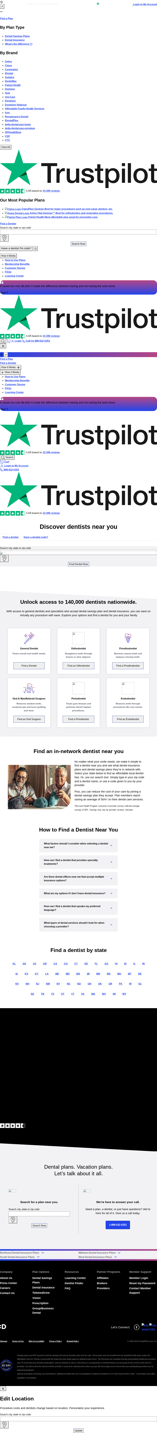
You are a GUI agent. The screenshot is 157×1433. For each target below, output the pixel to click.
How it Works (8, 255)
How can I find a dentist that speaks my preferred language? (72, 908)
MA (78, 974)
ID (125, 963)
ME (57, 974)
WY (124, 994)
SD (32, 994)
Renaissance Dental (16, 116)
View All (5, 147)
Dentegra (10, 101)
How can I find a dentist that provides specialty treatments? (71, 862)
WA (93, 994)
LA (47, 974)
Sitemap (3, 1341)
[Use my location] (4, 238)
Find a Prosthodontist (128, 665)
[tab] (10, 537)
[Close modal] (3, 1388)
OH (89, 984)
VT (72, 994)
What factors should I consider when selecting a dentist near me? (76, 845)
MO (119, 974)
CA (55, 963)
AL (14, 963)
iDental (9, 73)
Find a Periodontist (78, 719)
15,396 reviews (51, 191)
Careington (11, 69)
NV (17, 984)
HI (116, 963)
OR (110, 984)
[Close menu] (3, 345)
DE (86, 963)
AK (24, 963)
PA (120, 984)
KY (36, 974)
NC (69, 984)
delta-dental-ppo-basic (18, 124)
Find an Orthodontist (78, 665)
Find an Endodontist (128, 719)
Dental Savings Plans (17, 36)
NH (27, 984)
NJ (37, 984)
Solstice (9, 77)
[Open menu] (1, 11)
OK (100, 984)
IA (16, 974)
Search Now (78, 244)
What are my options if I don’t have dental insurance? (74, 893)
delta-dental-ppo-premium (20, 128)
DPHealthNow (13, 132)
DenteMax (11, 81)
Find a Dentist (8, 223)
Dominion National (16, 105)
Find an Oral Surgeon (29, 719)
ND (79, 984)
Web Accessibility (36, 1341)
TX (52, 994)
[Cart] (9, 341)
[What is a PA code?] (35, 248)
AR (45, 963)
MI (88, 974)
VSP (7, 136)
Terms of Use (18, 1341)
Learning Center (14, 276)
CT (76, 963)
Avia (7, 93)
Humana (10, 89)
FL (96, 963)
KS (26, 974)
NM (48, 984)
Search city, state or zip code (15, 227)
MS (109, 974)
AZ (34, 963)
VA (82, 994)
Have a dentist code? (36, 537)
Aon (7, 112)
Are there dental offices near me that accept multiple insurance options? (74, 878)
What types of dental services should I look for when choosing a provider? (74, 925)
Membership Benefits (17, 264)
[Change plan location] (2, 6)
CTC (7, 140)
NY (58, 984)
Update (78, 1430)
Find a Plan (6, 18)
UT (62, 994)
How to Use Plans (15, 260)
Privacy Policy (55, 1341)
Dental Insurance (15, 40)
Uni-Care (10, 97)
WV (104, 994)
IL (134, 963)
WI (114, 994)
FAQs (8, 272)
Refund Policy (73, 1341)
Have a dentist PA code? (16, 248)
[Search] (3, 341)
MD (68, 974)
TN (42, 994)
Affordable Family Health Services (24, 108)
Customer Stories (15, 268)
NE (140, 974)
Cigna (8, 65)
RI (130, 984)
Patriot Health (13, 85)
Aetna (8, 61)
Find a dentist (10, 537)
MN (98, 974)
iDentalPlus (11, 120)
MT (129, 974)
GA (106, 963)
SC (140, 984)
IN (143, 963)
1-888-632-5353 (118, 1225)
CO (66, 963)
